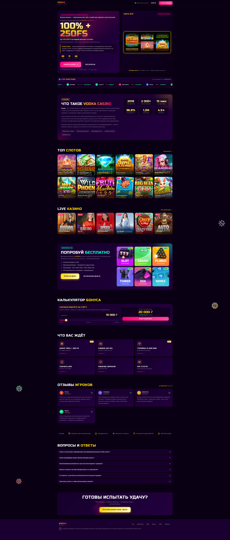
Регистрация (166, 3)
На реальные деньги (91, 276)
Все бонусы (90, 64)
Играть (28, 534)
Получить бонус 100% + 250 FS (115, 510)
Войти (153, 3)
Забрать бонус (69, 64)
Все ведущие (166, 210)
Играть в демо (70, 276)
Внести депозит (145, 319)
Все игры (167, 151)
